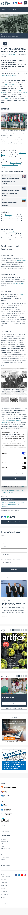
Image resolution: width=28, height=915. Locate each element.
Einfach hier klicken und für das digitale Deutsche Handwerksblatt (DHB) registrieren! (13, 504)
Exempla (12, 163)
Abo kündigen (4, 885)
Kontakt (3, 888)
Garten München (13, 232)
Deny (14, 483)
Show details (19, 473)
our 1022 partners (11, 434)
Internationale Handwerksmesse (10, 84)
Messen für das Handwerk (9, 9)
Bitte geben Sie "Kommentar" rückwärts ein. (12, 559)
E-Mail (2, 543)
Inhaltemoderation (5, 900)
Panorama (4, 855)
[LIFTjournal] (14, 805)
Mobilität (3, 839)
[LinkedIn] (16, 3)
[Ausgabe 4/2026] (14, 651)
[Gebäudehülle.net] (14, 787)
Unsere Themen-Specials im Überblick (14, 708)
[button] (3, 380)
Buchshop (3, 903)
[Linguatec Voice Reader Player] (5, 43)
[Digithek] (14, 820)
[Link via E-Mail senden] (13, 517)
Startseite (3, 879)
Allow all (14, 478)
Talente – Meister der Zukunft (10, 165)
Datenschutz (4, 891)
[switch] (24, 458)
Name (2, 535)
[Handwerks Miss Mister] (14, 796)
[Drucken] (11, 517)
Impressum (4, 882)
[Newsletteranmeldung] (14, 730)
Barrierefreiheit (4, 894)
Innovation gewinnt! (18, 283)
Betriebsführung (5, 831)
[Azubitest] (14, 801)
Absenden (14, 569)
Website (23, 486)
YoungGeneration (21, 260)
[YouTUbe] (19, 3)
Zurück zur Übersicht (14, 522)
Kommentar (4, 551)
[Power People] (14, 792)
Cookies (3, 897)
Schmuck (18, 163)
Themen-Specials (5, 865)
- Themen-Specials (13, 54)
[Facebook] (13, 3)
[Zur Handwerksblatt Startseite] (5, 3)
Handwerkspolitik (5, 835)
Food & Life (8, 215)
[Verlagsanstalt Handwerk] (14, 814)
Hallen (25, 92)
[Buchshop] (14, 810)
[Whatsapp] (8, 517)
